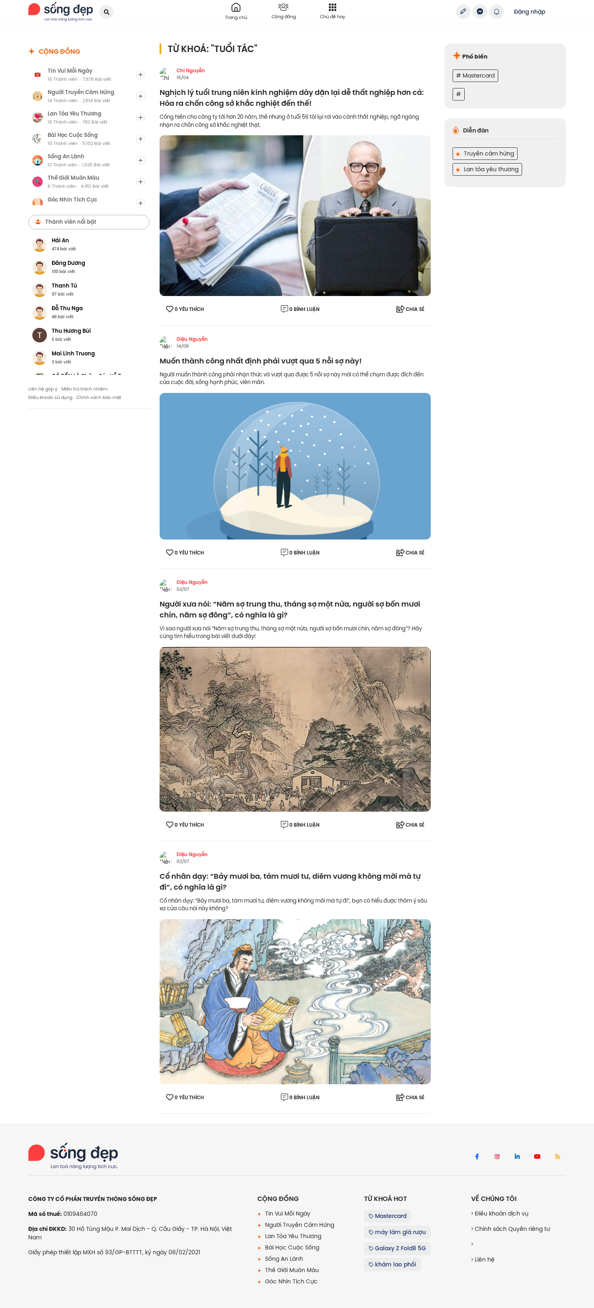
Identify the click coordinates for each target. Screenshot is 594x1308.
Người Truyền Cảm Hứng (298, 1225)
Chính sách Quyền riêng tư (511, 1229)
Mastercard (390, 1216)
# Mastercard (475, 75)
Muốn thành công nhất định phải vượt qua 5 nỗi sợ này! (261, 361)
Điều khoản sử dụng (50, 397)
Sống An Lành (283, 1259)
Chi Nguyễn (191, 70)
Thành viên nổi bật (70, 222)
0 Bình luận (304, 309)
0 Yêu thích (189, 309)
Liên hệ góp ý (42, 389)
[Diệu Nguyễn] (166, 342)
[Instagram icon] (497, 1157)
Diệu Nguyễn (192, 339)
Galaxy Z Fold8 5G (399, 1248)
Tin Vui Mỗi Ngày (286, 1213)
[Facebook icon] (477, 1157)
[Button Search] (106, 12)
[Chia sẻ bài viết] (463, 11)
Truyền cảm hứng (488, 153)
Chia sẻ (415, 309)
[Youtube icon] (537, 1157)
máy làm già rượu (399, 1232)
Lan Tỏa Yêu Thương (292, 1236)
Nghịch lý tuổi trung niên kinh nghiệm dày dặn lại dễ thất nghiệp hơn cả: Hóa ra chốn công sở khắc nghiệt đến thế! (292, 98)
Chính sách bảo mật (98, 397)
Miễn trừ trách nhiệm (84, 389)
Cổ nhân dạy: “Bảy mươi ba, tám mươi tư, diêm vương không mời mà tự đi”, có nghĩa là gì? (290, 882)
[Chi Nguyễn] (166, 73)
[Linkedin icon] (517, 1157)
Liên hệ (484, 1260)
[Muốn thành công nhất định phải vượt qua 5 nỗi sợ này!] (295, 466)
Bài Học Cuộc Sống (291, 1247)
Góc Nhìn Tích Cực (290, 1281)
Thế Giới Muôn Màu (291, 1270)
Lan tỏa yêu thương (490, 169)
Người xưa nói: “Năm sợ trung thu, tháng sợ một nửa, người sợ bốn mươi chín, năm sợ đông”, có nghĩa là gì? (290, 610)
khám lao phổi (394, 1264)
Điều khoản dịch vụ (501, 1213)
